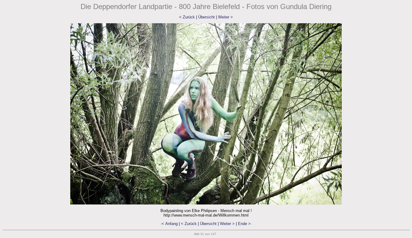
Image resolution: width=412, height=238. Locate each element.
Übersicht (206, 17)
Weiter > (225, 17)
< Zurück (187, 17)
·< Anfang (169, 223)
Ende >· (245, 223)
